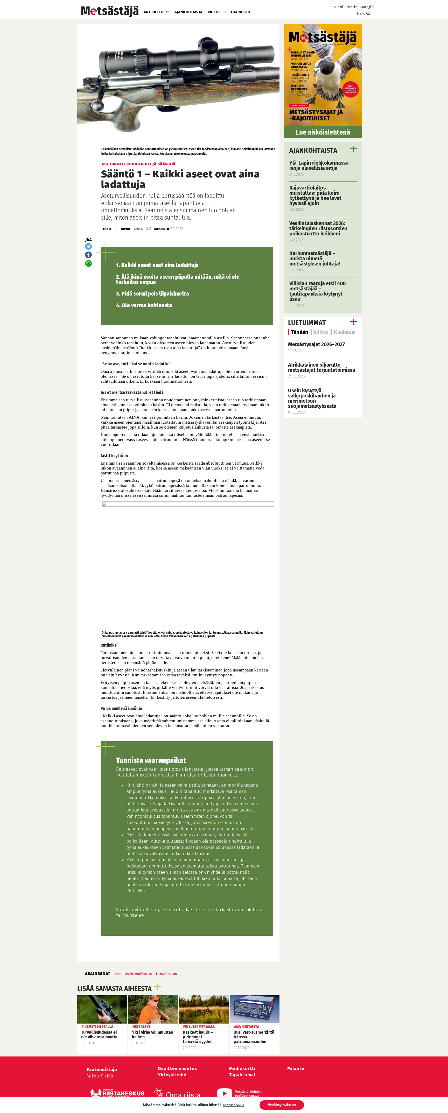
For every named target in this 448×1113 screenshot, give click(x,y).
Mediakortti (242, 1068)
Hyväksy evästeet (281, 1104)
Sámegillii (367, 7)
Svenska (352, 7)
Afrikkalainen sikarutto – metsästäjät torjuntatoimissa (321, 367)
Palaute (295, 1068)
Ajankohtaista (188, 12)
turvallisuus (166, 973)
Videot (214, 12)
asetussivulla (233, 1105)
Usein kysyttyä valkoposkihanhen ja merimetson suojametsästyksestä (313, 398)
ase (118, 973)
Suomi (338, 7)
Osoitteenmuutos (177, 1068)
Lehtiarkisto (237, 12)
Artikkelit (154, 12)
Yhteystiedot (172, 1074)
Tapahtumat (242, 1074)
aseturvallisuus (138, 973)
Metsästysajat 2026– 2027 (316, 344)
